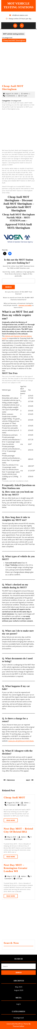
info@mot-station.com (20, 15)
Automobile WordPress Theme (17, 1024)
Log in (18, 1004)
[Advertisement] (18, 65)
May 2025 (18, 987)
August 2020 (18, 990)
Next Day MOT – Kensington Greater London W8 (15, 868)
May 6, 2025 (11, 837)
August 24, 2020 (12, 94)
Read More (12, 820)
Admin (25, 94)
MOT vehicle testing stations (13, 34)
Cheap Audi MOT (14, 797)
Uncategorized (18, 1018)
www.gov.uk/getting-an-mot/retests (21, 741)
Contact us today (25, 305)
